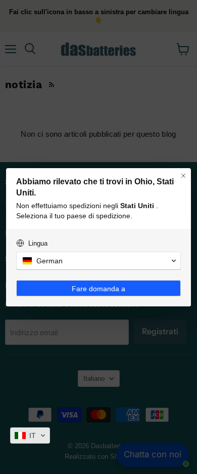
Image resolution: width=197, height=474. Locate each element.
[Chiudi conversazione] (183, 175)
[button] (30, 435)
